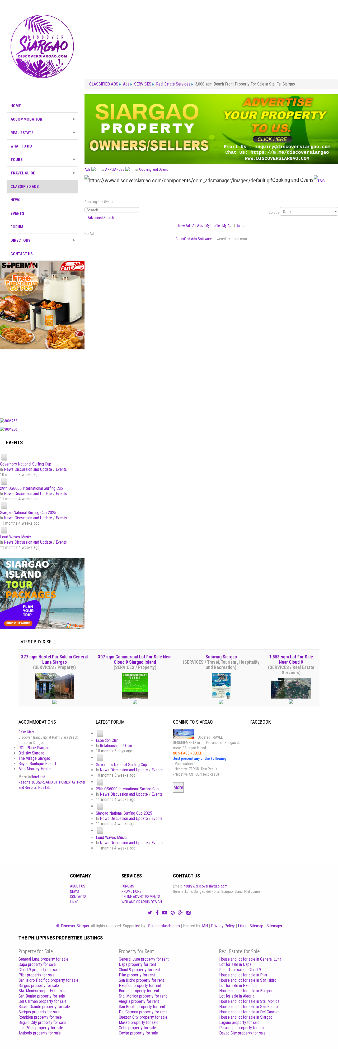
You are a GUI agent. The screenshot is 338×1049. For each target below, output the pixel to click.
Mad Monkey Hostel (34, 768)
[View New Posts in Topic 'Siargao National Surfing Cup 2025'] (4, 505)
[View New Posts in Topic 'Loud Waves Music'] (4, 530)
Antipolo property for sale (39, 1033)
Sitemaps (274, 925)
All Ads (197, 226)
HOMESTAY (67, 782)
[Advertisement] (42, 382)
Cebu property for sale (137, 1027)
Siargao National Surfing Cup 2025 (28, 512)
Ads (87, 169)
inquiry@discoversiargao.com (205, 886)
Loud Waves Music (15, 536)
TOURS (17, 159)
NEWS (15, 200)
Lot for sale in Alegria (236, 996)
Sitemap (256, 925)
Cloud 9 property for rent (139, 969)
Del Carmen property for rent (143, 1011)
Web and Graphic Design (141, 902)
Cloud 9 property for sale (39, 969)
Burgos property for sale (38, 985)
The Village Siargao (34, 758)
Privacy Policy (223, 925)
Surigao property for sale (39, 1011)
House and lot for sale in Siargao (246, 1017)
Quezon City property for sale (143, 1017)
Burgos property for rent (139, 990)
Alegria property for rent (139, 1001)
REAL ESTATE (22, 132)
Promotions (131, 891)
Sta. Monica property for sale (42, 990)
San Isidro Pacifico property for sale (48, 980)
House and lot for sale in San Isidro (247, 980)
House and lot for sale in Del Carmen (249, 1011)
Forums (127, 886)
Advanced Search (101, 218)
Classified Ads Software (194, 239)
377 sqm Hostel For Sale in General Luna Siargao (54, 659)
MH (205, 925)
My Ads (227, 226)
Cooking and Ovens (153, 169)
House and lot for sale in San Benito (248, 1006)
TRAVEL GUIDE (23, 173)
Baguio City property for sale (42, 1022)
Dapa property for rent (137, 964)
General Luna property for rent (144, 959)
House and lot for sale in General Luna (250, 959)
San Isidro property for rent (141, 980)
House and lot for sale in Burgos (245, 990)
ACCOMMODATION (26, 119)
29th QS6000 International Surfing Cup (31, 488)
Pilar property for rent (137, 974)
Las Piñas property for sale (40, 1027)
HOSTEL (44, 787)
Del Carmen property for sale (42, 1001)
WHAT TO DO (21, 146)
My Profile (212, 226)
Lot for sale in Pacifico (238, 985)
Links (74, 902)
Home (16, 105)
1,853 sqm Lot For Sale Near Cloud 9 (291, 659)
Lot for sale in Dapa (235, 964)
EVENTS (17, 213)
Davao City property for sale (242, 1033)
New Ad (184, 226)
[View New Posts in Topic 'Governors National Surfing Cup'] (4, 457)
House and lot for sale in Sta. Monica (249, 1001)
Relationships (110, 745)
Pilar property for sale (36, 974)
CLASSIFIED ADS (25, 186)
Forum (17, 227)
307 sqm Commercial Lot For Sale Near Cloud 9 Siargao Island (135, 659)
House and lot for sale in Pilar (243, 974)
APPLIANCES (115, 169)
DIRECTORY (20, 240)
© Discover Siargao (72, 925)
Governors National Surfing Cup (25, 464)
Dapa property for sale (37, 964)
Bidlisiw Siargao (31, 753)
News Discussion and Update (28, 469)
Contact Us (22, 253)
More (178, 787)
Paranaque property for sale (242, 1027)
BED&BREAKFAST (45, 782)
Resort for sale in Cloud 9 (240, 969)
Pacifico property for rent (140, 985)
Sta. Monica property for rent (143, 996)
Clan (128, 745)
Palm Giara (26, 732)
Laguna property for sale (239, 1022)
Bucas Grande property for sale (44, 1006)
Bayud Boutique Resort (37, 763)
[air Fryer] (42, 305)
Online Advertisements (140, 897)
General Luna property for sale (43, 959)
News (74, 891)
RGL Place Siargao (33, 747)
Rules (240, 226)
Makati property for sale (138, 1022)
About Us (77, 886)
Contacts (78, 897)
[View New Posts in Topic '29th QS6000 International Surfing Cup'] (4, 481)
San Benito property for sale (41, 996)
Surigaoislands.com (164, 925)
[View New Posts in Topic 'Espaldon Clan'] (100, 733)
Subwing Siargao (221, 656)
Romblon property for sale (40, 1017)
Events (61, 469)
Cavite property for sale (138, 1033)
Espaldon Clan (107, 740)
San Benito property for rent (142, 1006)
